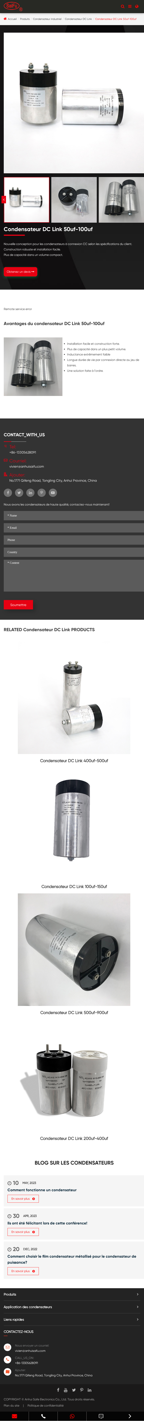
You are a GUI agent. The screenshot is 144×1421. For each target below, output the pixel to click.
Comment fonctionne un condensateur (42, 1190)
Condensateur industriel (47, 18)
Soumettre (18, 605)
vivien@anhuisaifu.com (26, 466)
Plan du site (11, 1405)
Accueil (12, 18)
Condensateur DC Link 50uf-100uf (115, 18)
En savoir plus (20, 1198)
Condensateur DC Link (78, 18)
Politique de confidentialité (46, 1405)
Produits (25, 18)
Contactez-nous (18, 1332)
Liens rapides (14, 1319)
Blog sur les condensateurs (74, 1163)
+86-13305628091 (22, 452)
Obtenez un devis (19, 271)
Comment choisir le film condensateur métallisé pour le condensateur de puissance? (72, 1259)
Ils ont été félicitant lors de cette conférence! (47, 1223)
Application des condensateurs (28, 1307)
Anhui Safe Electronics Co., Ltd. (46, 1399)
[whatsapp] (72, 1416)
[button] (4, 199)
